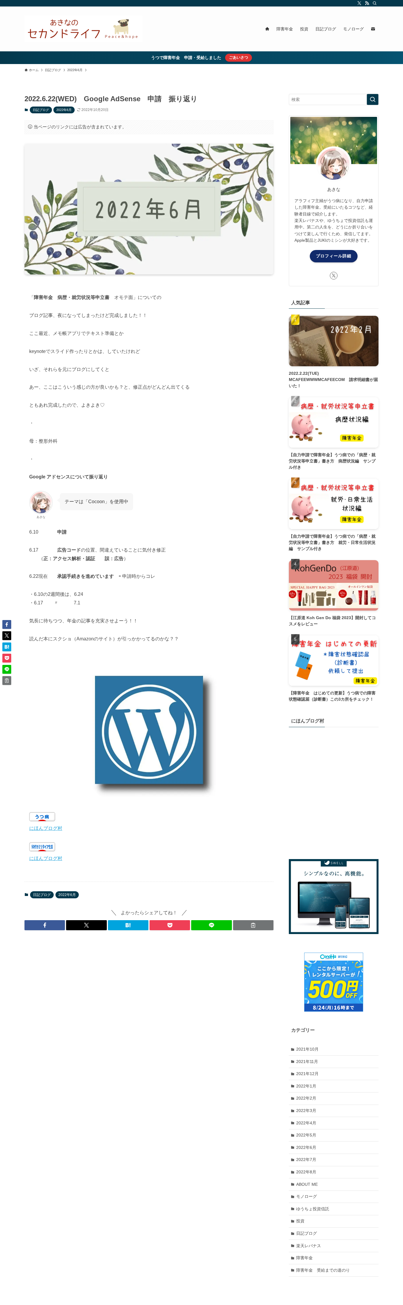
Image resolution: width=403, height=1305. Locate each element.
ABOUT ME (307, 1184)
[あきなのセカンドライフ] (83, 29)
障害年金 (304, 1257)
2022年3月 (306, 1110)
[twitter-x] (359, 3)
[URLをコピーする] (253, 925)
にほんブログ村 (45, 828)
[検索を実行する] (373, 99)
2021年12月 (307, 1073)
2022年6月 (64, 110)
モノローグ (306, 1196)
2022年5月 (306, 1135)
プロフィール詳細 (333, 256)
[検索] (375, 3)
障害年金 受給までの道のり (323, 1270)
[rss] (367, 3)
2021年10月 (307, 1049)
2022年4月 (306, 1122)
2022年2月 (306, 1098)
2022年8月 (306, 1172)
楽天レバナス (308, 1245)
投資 (300, 1221)
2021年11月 (307, 1061)
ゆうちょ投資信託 (312, 1208)
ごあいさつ (238, 57)
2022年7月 (306, 1159)
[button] (44, 925)
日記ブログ (41, 110)
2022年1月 (306, 1086)
